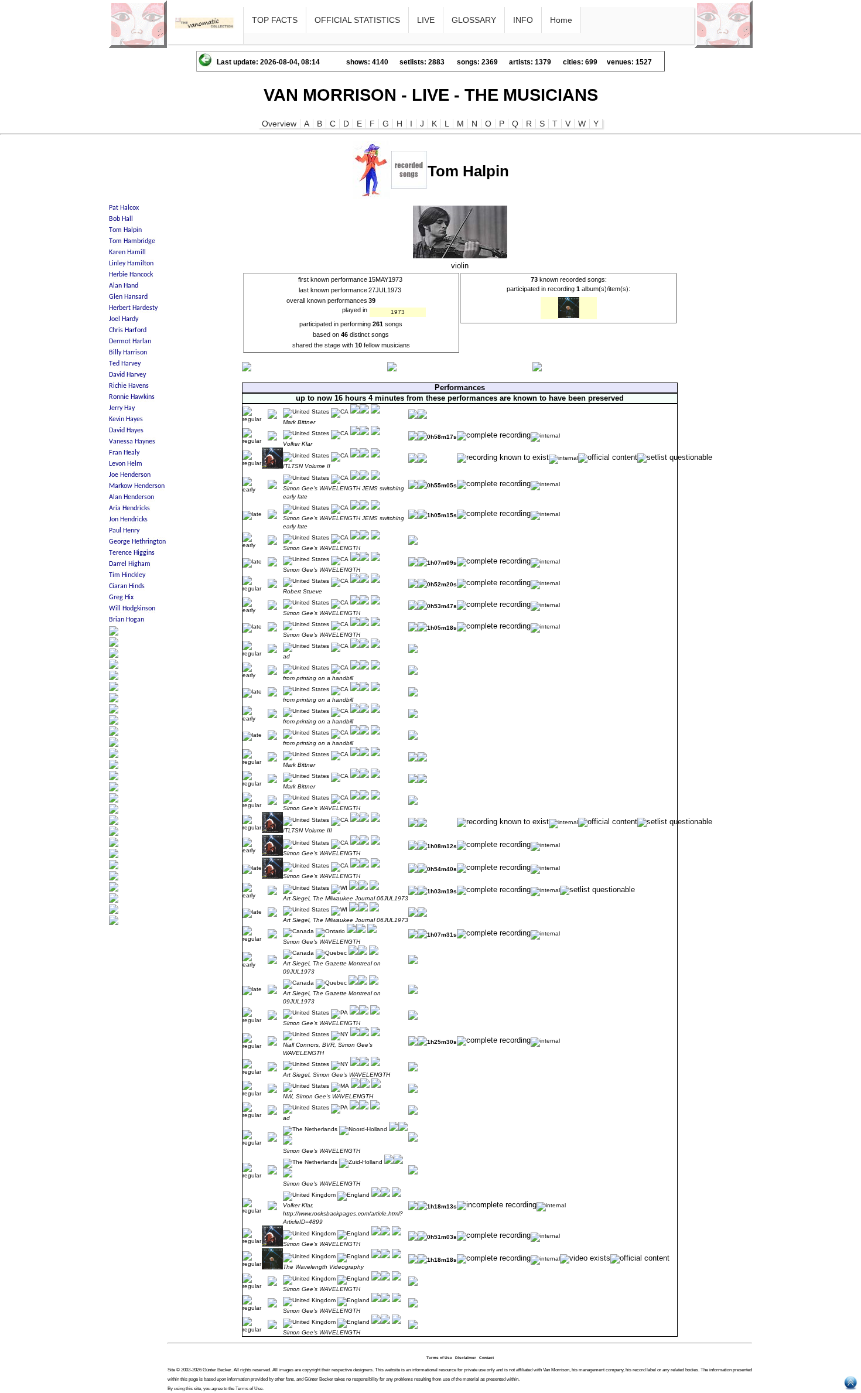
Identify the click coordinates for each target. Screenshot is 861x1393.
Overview (279, 123)
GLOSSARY (474, 20)
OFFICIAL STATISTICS (357, 20)
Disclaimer (465, 1358)
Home (561, 20)
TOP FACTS (275, 20)
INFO (523, 20)
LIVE (426, 20)
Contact (486, 1358)
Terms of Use (439, 1358)
